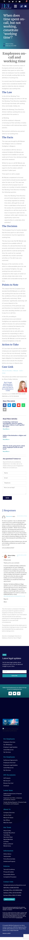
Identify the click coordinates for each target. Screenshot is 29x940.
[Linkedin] (10, 693)
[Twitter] (14, 693)
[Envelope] (25, 6)
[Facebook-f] (19, 693)
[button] (4, 1)
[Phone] (21, 6)
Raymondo (9, 516)
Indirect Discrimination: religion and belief (14, 436)
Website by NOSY (7, 933)
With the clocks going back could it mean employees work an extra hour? (14, 447)
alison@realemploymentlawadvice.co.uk (14, 596)
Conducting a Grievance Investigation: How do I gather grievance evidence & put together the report (13, 424)
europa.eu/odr (19, 917)
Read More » (6, 429)
